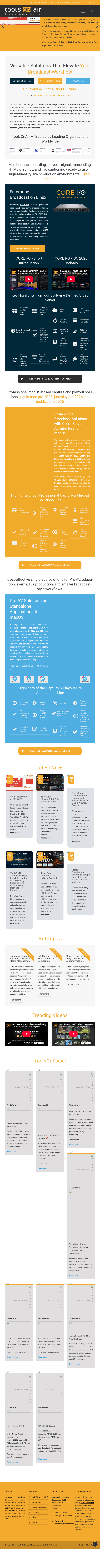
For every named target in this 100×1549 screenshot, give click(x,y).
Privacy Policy (90, 1545)
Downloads (35, 1512)
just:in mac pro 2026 (68, 456)
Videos (33, 1517)
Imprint (81, 1545)
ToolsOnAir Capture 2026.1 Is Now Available (49, 875)
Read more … (15, 832)
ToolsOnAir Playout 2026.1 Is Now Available (50, 799)
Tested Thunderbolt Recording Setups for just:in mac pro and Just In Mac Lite (81, 876)
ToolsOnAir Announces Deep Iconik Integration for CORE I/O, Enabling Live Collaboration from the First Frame (19, 882)
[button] (92, 11)
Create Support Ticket (40, 2)
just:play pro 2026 (72, 459)
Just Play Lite (24, 644)
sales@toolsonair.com (72, 2)
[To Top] (95, 1544)
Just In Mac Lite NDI (33, 631)
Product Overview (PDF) (39, 1497)
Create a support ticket (39, 1507)
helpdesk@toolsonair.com (65, 1524)
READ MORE (16, 1000)
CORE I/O (24, 205)
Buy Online (35, 1522)
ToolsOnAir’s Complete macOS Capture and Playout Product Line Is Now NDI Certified (81, 799)
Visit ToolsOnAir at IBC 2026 (18, 798)
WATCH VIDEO (73, 985)
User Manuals (56, 2)
